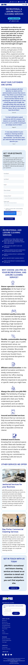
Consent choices (5, 633)
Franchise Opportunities (6, 640)
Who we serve (4, 622)
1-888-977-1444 (14, 1)
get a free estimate (14, 18)
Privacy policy (4, 628)
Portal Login (21, 1)
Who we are (4, 620)
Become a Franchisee (6, 638)
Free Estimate (4, 647)
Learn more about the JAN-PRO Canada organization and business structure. (14, 661)
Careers (3, 632)
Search (16, 613)
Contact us (14, 588)
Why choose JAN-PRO (6, 623)
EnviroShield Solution (6, 625)
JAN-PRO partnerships (6, 627)
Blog (3, 630)
